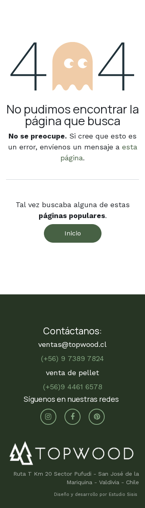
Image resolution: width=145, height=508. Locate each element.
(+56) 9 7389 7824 (72, 358)
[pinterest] (96, 416)
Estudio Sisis (124, 494)
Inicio (72, 233)
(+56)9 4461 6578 (72, 386)
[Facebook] (72, 416)
